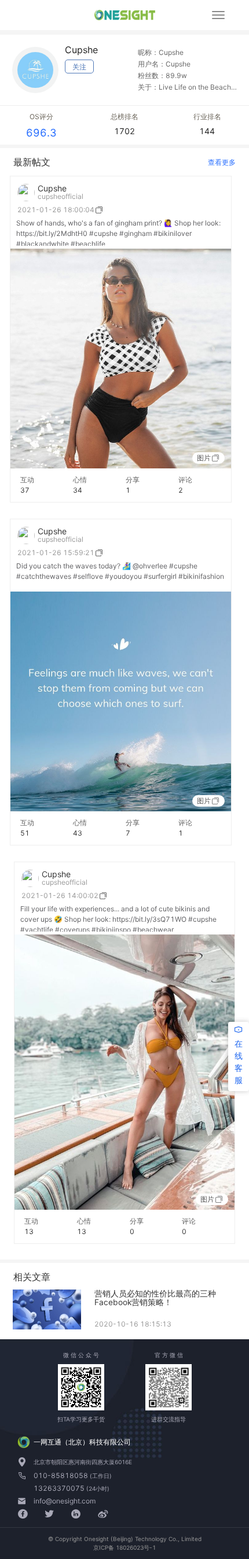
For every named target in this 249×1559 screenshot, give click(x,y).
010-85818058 (62, 1475)
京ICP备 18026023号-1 (124, 1547)
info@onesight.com (65, 1501)
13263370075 (60, 1488)
